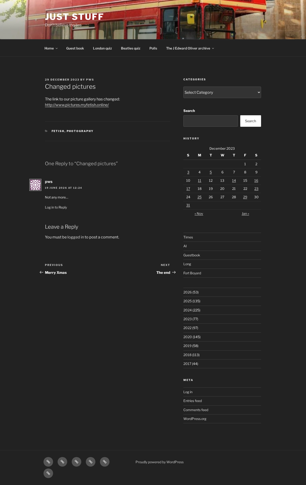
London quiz (102, 48)
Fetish (58, 131)
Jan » (245, 213)
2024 (187, 310)
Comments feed (195, 410)
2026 (187, 292)
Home (49, 48)
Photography (80, 131)
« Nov (199, 213)
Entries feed (192, 401)
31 (188, 205)
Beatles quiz (130, 48)
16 (256, 180)
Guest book (75, 48)
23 (256, 189)
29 (245, 197)
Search (189, 111)
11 (199, 180)
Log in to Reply (56, 207)
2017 (187, 364)
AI (185, 246)
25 (199, 197)
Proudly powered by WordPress (160, 462)
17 (188, 189)
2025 (187, 301)
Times (188, 237)
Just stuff (74, 16)
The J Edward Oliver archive (188, 48)
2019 (187, 346)
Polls (153, 48)
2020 (187, 337)
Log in (187, 392)
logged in (75, 237)
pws (90, 79)
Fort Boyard (192, 273)
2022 (187, 328)
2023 (187, 319)
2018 (187, 355)
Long (187, 264)
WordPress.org (194, 419)
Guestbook (191, 255)
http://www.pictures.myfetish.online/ (77, 105)
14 (234, 180)
